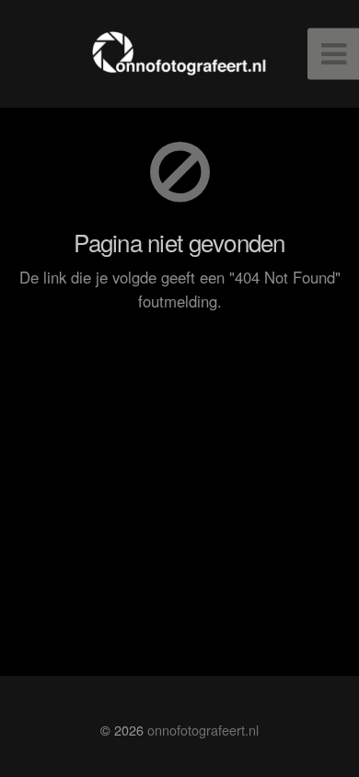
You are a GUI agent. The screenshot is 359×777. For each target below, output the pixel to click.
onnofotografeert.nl (203, 729)
